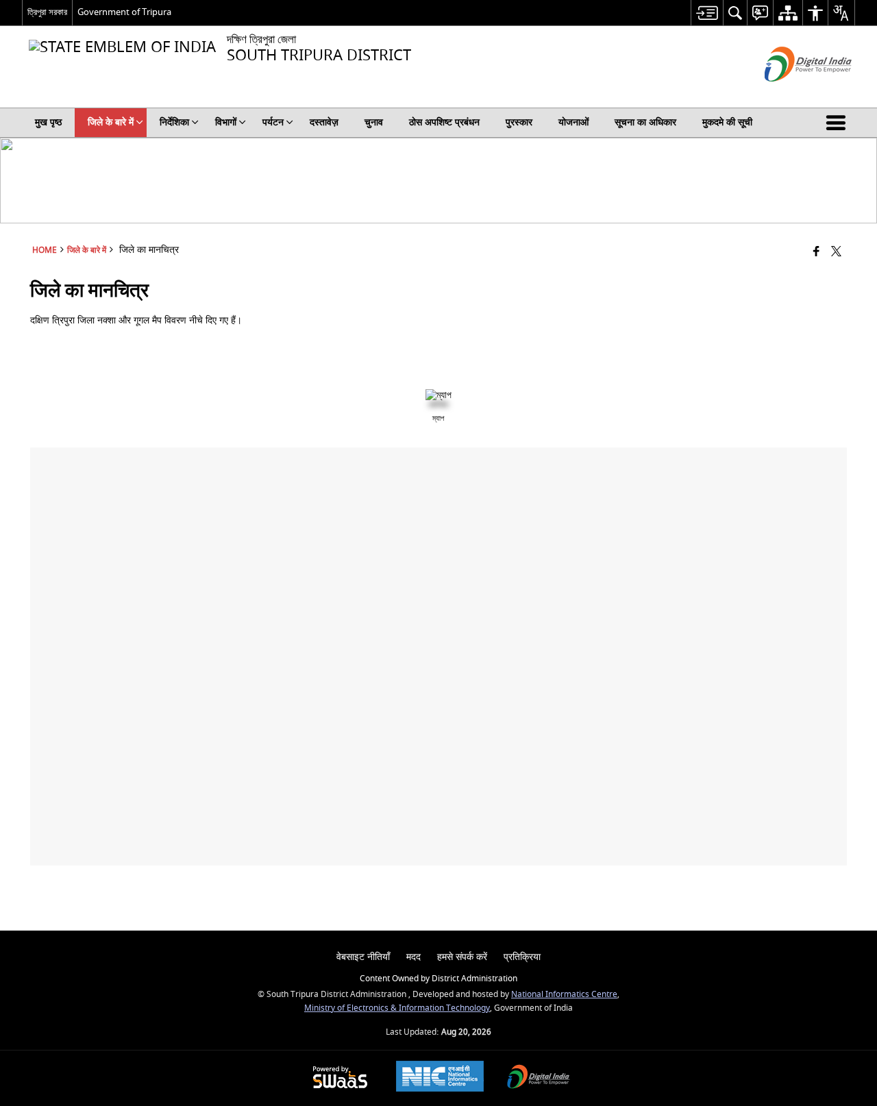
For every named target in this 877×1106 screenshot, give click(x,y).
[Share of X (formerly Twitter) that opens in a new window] (836, 252)
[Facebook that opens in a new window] (816, 252)
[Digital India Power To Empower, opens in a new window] (538, 1078)
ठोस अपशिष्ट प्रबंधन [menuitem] (444, 122)
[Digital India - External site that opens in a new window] (791, 93)
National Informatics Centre (564, 994)
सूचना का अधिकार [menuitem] (645, 122)
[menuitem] (707, 12)
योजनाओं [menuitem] (573, 122)
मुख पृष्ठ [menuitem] (48, 122)
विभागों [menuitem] (225, 122)
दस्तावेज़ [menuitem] (324, 122)
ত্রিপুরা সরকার (47, 12)
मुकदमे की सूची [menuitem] (727, 122)
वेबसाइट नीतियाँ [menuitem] (363, 957)
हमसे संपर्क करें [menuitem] (462, 957)
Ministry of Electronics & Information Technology (397, 1008)
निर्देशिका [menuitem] (174, 122)
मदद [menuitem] (413, 957)
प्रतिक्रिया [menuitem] (522, 957)
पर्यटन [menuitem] (273, 122)
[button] (838, 122)
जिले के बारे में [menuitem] (111, 122)
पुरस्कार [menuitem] (519, 122)
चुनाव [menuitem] (374, 122)
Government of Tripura (124, 12)
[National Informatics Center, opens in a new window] (440, 1077)
